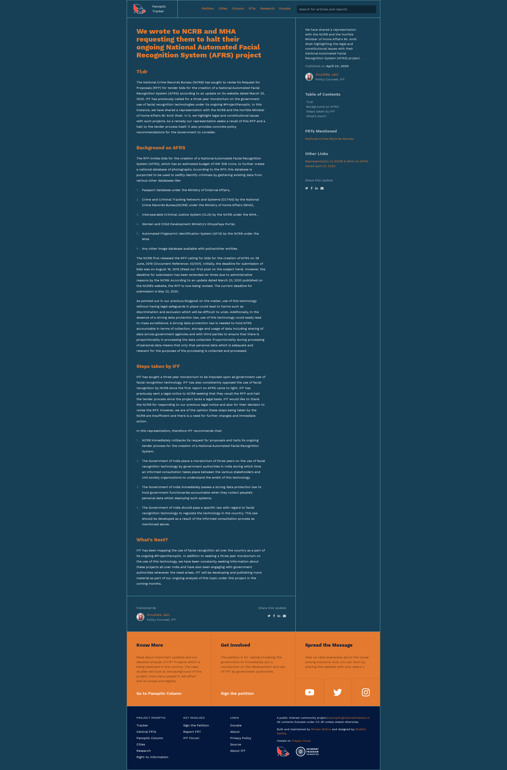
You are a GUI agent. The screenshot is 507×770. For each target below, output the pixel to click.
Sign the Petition (196, 725)
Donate (235, 725)
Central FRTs (146, 732)
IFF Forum (191, 738)
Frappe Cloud (301, 740)
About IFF (238, 751)
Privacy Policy (240, 738)
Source (235, 744)
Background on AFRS (322, 107)
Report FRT (192, 732)
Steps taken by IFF (320, 111)
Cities (140, 744)
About (235, 732)
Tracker (142, 725)
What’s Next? (316, 116)
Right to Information (152, 757)
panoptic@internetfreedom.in (349, 717)
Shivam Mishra (321, 729)
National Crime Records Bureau (329, 139)
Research (143, 751)
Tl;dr (310, 102)
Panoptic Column (149, 738)
